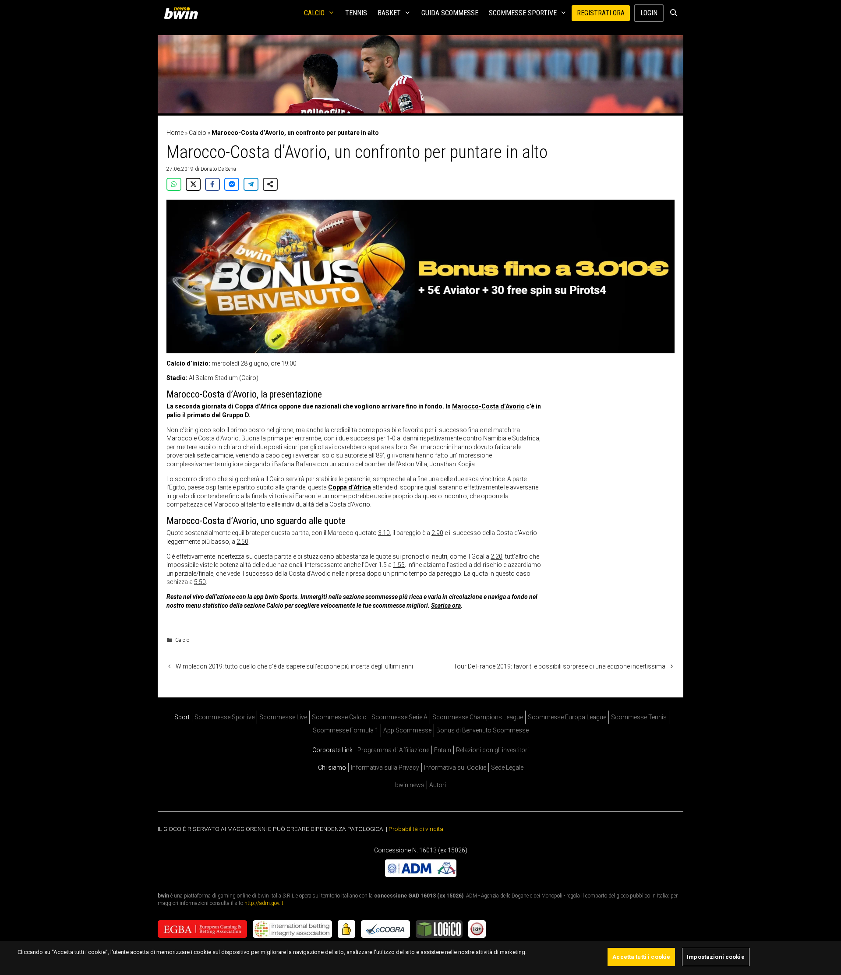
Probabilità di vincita (416, 828)
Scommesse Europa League (567, 717)
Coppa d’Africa (349, 487)
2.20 (496, 556)
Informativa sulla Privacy (385, 767)
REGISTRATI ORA (601, 13)
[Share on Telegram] (251, 184)
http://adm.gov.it (263, 903)
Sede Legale (507, 767)
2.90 (437, 532)
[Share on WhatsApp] (173, 184)
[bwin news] (183, 13)
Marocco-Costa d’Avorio (488, 406)
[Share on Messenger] (231, 184)
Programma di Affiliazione (393, 749)
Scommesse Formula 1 (345, 730)
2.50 (242, 541)
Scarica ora (446, 605)
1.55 (399, 564)
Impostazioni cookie (715, 957)
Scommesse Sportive (523, 13)
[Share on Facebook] (212, 184)
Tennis (356, 13)
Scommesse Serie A (399, 717)
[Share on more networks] (270, 184)
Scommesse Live (283, 717)
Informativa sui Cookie (455, 767)
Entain (442, 749)
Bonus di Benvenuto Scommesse (482, 730)
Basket (389, 13)
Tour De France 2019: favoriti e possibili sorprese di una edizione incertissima (559, 666)
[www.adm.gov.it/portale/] (420, 874)
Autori (437, 784)
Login (648, 13)
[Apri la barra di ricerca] (673, 13)
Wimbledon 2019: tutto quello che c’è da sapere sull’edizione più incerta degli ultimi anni (294, 666)
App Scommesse (407, 730)
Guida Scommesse (449, 13)
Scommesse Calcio (339, 717)
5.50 (200, 581)
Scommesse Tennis (639, 717)
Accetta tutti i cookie (641, 957)
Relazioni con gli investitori (492, 749)
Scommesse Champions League (477, 717)
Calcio (314, 13)
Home (175, 132)
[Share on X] (193, 184)
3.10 (384, 532)
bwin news (409, 784)
